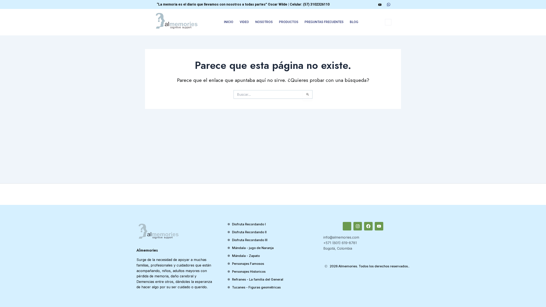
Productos (288, 22)
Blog (354, 22)
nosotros (264, 22)
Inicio (228, 22)
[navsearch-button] (388, 22)
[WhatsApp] (388, 4)
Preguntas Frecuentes (324, 22)
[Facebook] (371, 4)
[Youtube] (380, 4)
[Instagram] (363, 4)
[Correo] (355, 4)
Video (244, 22)
